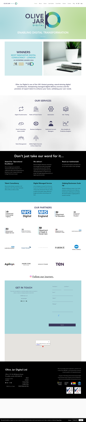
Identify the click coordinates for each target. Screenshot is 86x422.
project (16, 174)
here (79, 166)
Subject (54, 298)
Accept (81, 420)
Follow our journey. (43, 276)
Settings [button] (69, 420)
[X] (80, 3)
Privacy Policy (26, 382)
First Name (55, 286)
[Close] (84, 420)
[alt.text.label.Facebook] (76, 3)
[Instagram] (31, 276)
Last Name (66, 286)
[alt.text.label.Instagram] (78, 3)
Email (54, 292)
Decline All (75, 420)
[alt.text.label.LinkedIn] (81, 3)
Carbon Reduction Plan (23, 386)
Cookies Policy (25, 384)
